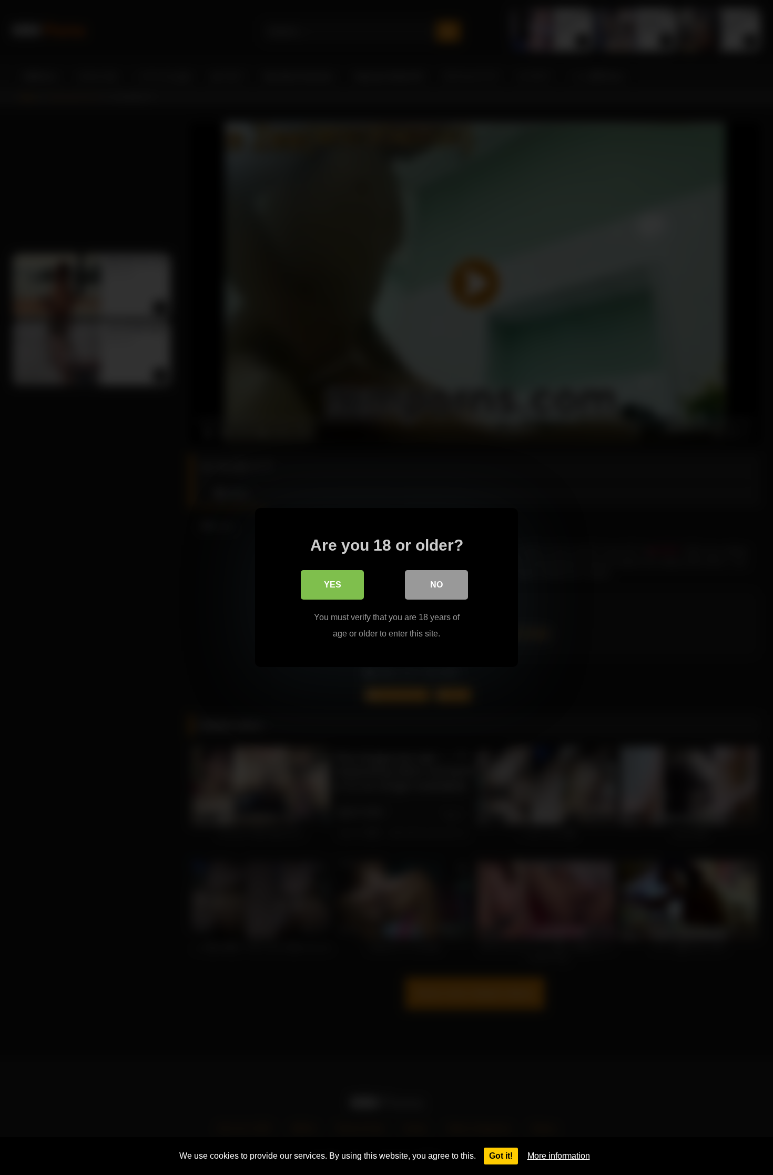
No (436, 584)
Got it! (501, 1155)
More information (558, 1155)
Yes (332, 584)
